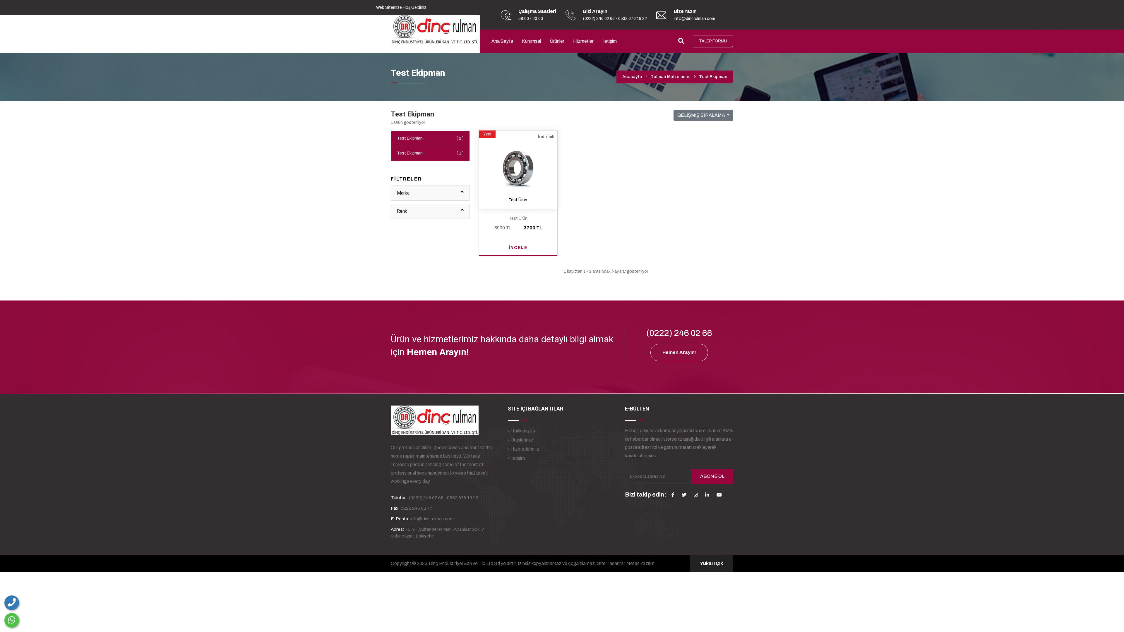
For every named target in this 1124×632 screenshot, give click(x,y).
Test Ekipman (430, 138)
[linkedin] (707, 494)
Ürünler (557, 41)
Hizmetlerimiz (524, 448)
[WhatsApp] (11, 620)
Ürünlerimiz (521, 439)
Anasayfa (632, 76)
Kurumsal (531, 41)
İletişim (609, 41)
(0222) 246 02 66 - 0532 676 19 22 (615, 18)
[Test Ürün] (518, 165)
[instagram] (696, 494)
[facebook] (672, 494)
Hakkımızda (522, 430)
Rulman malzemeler (670, 76)
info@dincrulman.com (694, 18)
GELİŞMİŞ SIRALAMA (701, 115)
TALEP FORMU (713, 41)
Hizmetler (583, 41)
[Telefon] (11, 602)
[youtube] (719, 494)
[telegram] (684, 494)
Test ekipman (713, 76)
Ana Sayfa (502, 41)
